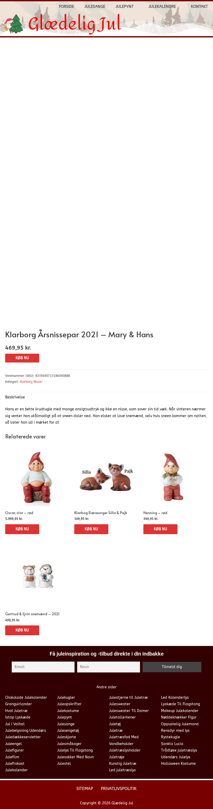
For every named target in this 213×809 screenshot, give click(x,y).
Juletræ (116, 730)
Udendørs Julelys (175, 757)
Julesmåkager (69, 744)
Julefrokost (14, 763)
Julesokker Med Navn (75, 757)
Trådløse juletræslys (179, 750)
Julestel (64, 763)
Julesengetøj (68, 730)
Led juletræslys (122, 770)
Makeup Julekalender (179, 711)
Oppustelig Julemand (180, 724)
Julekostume (68, 711)
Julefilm (12, 757)
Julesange (94, 6)
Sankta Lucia (172, 744)
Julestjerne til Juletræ (128, 697)
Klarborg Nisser (31, 382)
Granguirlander (18, 704)
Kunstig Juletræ (122, 763)
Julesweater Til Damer (129, 711)
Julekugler (66, 697)
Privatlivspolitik (119, 788)
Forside (66, 6)
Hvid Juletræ (16, 711)
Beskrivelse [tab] (15, 397)
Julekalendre (162, 6)
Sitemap (84, 788)
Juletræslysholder (125, 750)
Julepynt (125, 6)
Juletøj (115, 724)
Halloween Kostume (178, 763)
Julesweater (119, 704)
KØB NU (22, 358)
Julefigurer (14, 750)
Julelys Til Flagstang (75, 750)
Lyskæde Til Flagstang (180, 704)
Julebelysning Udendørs (25, 730)
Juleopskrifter (69, 704)
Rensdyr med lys (175, 730)
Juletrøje (116, 757)
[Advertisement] (106, 80)
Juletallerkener (122, 717)
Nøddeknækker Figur (179, 717)
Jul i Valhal (15, 724)
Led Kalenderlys (175, 697)
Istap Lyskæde (17, 717)
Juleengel (13, 744)
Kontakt (199, 6)
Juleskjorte (66, 737)
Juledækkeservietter (23, 737)
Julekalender (16, 770)
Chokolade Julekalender (26, 697)
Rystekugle (170, 737)
